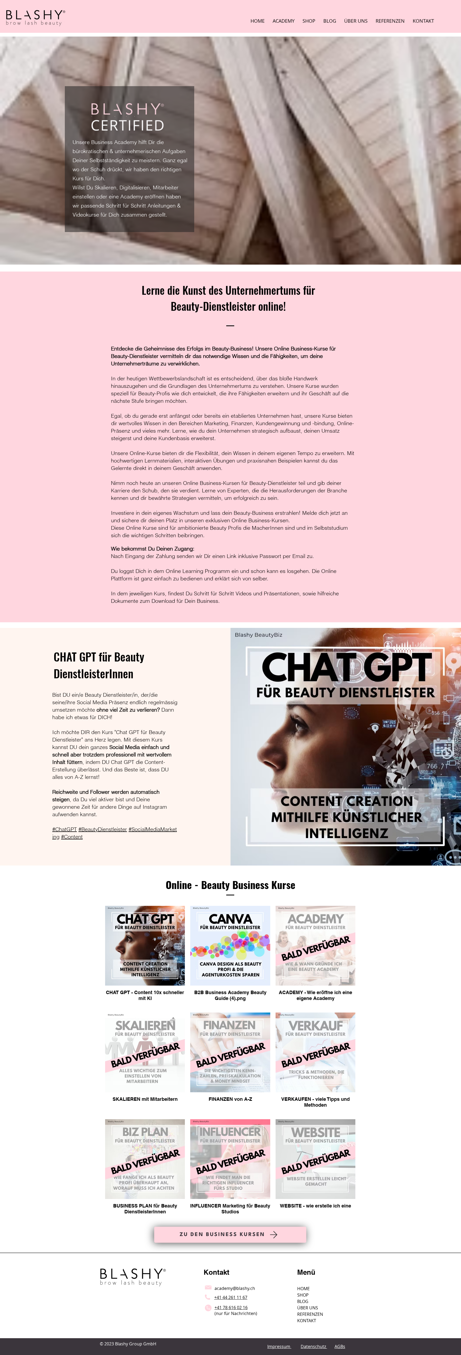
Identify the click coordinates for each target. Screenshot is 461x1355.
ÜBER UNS (307, 1308)
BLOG (302, 1301)
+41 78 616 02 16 (231, 1307)
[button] (284, 21)
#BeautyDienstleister (102, 829)
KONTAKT (306, 1321)
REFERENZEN (310, 1314)
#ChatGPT (64, 829)
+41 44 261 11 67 (230, 1297)
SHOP (303, 1295)
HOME (303, 1289)
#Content (72, 836)
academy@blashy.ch (234, 1288)
